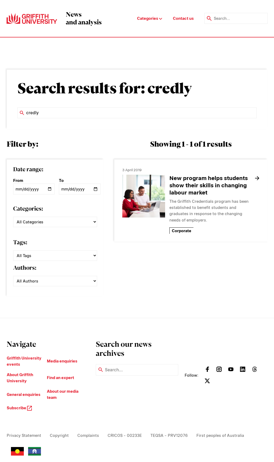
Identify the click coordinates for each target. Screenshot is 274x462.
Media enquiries (62, 361)
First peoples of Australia (220, 435)
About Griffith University (20, 377)
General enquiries (23, 394)
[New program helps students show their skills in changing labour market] (143, 196)
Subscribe (17, 407)
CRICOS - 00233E (125, 435)
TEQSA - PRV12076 (169, 435)
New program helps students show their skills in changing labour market (208, 185)
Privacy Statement (24, 435)
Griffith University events (24, 361)
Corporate (181, 230)
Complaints (88, 435)
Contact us (183, 18)
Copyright (59, 435)
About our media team (62, 394)
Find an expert (60, 377)
